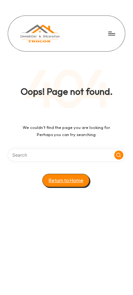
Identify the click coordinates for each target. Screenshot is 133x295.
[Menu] (111, 33)
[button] (118, 155)
